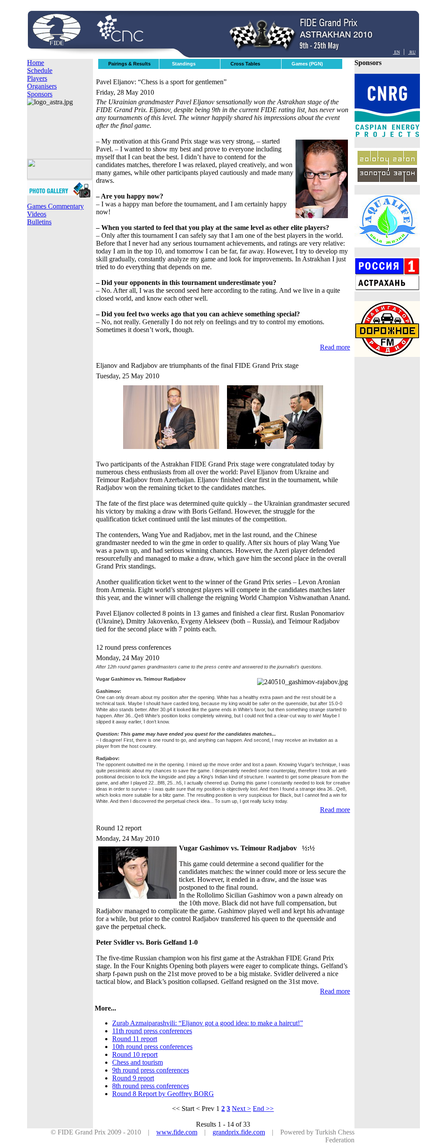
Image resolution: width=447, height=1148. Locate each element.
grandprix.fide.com (239, 1132)
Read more (335, 347)
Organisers (42, 86)
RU (412, 52)
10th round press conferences (152, 1046)
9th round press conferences (150, 1070)
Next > (241, 1108)
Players (37, 78)
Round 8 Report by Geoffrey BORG (163, 1093)
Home (35, 62)
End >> (263, 1108)
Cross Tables (245, 63)
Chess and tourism (137, 1062)
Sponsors (39, 94)
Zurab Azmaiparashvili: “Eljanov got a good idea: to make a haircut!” (207, 1023)
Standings (184, 63)
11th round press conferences (152, 1031)
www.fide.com (176, 1132)
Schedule (39, 70)
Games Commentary (55, 206)
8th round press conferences (150, 1086)
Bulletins (39, 222)
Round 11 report (134, 1038)
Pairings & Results (129, 63)
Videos (36, 214)
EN (396, 52)
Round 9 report (133, 1078)
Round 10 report (135, 1054)
